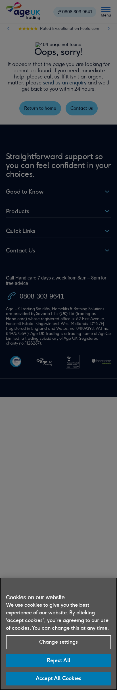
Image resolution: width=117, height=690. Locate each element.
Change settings (58, 642)
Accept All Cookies (58, 678)
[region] (58, 634)
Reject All (58, 660)
